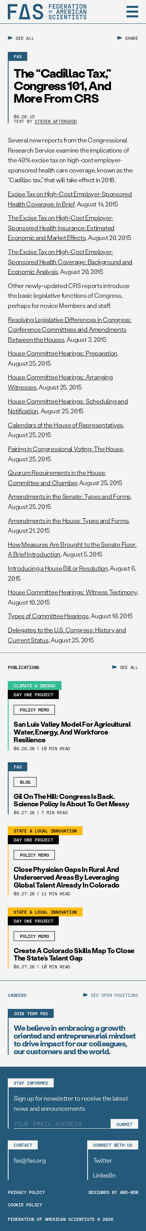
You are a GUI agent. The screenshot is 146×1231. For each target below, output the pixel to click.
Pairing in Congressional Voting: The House (65, 449)
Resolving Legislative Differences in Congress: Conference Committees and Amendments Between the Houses (70, 329)
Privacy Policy (26, 1192)
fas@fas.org (30, 1160)
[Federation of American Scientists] (47, 12)
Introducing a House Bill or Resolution (58, 568)
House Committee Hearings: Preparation (62, 353)
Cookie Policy (25, 1204)
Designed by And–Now (113, 1192)
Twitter (102, 1160)
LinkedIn (104, 1175)
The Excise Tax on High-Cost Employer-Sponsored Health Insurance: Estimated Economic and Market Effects (61, 227)
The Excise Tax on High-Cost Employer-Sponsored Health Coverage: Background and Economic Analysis (70, 261)
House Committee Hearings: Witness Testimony (72, 592)
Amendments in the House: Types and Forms (68, 520)
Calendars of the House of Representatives (65, 425)
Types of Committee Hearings (48, 616)
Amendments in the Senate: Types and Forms (69, 496)
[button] (132, 12)
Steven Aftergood (56, 121)
